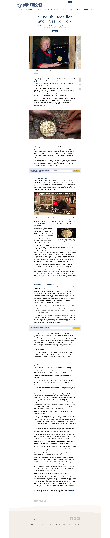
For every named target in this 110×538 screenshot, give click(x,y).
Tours (78, 9)
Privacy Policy (66, 524)
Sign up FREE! (87, 2)
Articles (20, 9)
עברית (86, 9)
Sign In (91, 2)
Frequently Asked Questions (45, 524)
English (55, 31)
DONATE (69, 2)
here (71, 490)
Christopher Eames (51, 28)
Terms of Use (77, 524)
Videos (64, 9)
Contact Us (75, 2)
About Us (58, 524)
